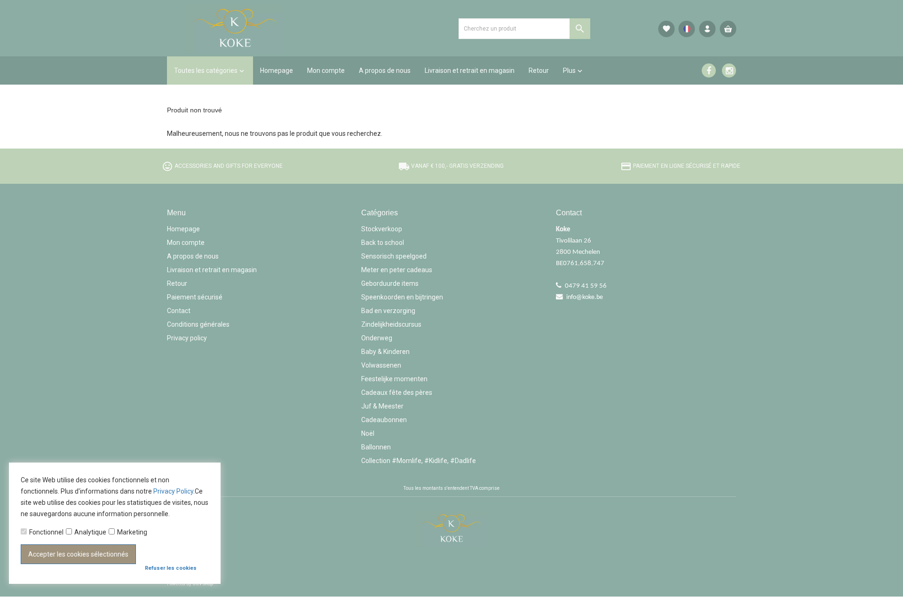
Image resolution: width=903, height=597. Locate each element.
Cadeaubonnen (384, 420)
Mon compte (186, 242)
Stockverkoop (381, 229)
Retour (177, 283)
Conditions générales (198, 324)
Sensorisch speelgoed (394, 256)
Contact (178, 310)
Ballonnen (376, 447)
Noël (367, 433)
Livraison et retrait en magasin (212, 270)
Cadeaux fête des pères (396, 392)
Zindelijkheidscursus (391, 324)
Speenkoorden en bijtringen (402, 297)
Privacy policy (187, 338)
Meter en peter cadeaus (396, 270)
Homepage (183, 229)
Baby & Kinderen (385, 351)
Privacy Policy (173, 491)
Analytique (90, 532)
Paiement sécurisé (194, 297)
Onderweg (376, 338)
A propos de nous (193, 256)
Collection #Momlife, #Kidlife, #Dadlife (418, 460)
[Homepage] (256, 28)
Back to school (382, 242)
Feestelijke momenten (394, 379)
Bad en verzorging (388, 310)
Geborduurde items (390, 283)
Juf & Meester (382, 406)
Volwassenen (381, 365)
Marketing (132, 532)
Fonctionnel (46, 532)
